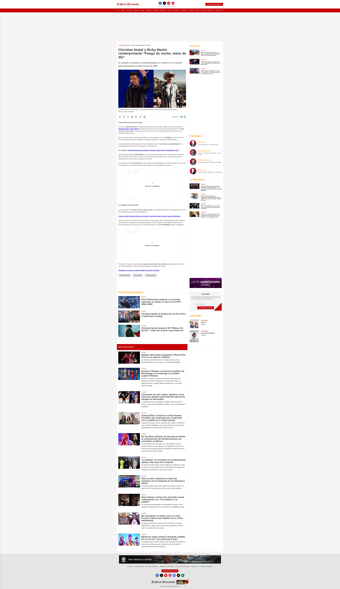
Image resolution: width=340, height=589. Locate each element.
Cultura (176, 10)
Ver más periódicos (214, 4)
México (136, 10)
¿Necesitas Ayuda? (170, 571)
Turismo (203, 10)
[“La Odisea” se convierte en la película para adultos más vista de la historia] (129, 465)
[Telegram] (132, 116)
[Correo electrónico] (136, 116)
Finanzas (149, 10)
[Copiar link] (140, 116)
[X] (164, 3)
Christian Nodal (125, 275)
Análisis (155, 10)
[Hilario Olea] (193, 143)
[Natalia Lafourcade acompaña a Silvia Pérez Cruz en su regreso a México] (129, 358)
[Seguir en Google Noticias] (184, 116)
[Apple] (178, 575)
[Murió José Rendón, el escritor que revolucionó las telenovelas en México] (194, 206)
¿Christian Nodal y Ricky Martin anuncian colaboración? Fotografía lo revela (152, 150)
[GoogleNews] (174, 575)
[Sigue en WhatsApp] (181, 116)
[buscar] (222, 10)
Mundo (142, 10)
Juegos (217, 10)
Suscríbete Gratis (205, 308)
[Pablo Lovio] (193, 171)
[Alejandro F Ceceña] (193, 161)
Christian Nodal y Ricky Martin (128, 129)
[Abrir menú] (118, 10)
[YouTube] (168, 3)
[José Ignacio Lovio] (193, 152)
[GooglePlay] (182, 575)
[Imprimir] (144, 116)
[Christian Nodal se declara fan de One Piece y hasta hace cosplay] (129, 316)
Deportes (210, 10)
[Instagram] (173, 3)
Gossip (170, 10)
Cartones (163, 10)
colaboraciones (150, 275)
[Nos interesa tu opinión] (170, 559)
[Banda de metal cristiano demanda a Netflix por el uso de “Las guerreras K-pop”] (129, 541)
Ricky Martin (138, 275)
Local (123, 10)
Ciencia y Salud (194, 10)
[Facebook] (160, 3)
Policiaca (130, 10)
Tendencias (184, 10)
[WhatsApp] (128, 116)
